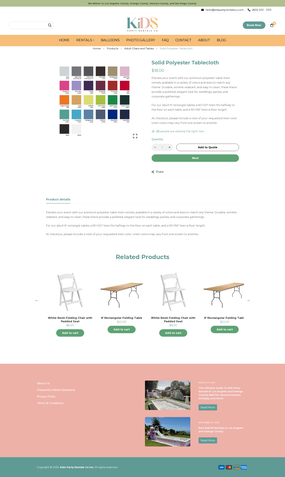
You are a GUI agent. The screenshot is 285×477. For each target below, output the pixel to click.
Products (112, 48)
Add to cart (65, 333)
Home (97, 48)
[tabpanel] (142, 223)
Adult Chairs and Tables (139, 48)
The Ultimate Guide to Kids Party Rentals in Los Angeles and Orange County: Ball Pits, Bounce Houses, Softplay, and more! (221, 393)
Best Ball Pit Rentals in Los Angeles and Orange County (221, 429)
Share (160, 171)
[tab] (58, 199)
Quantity (157, 139)
